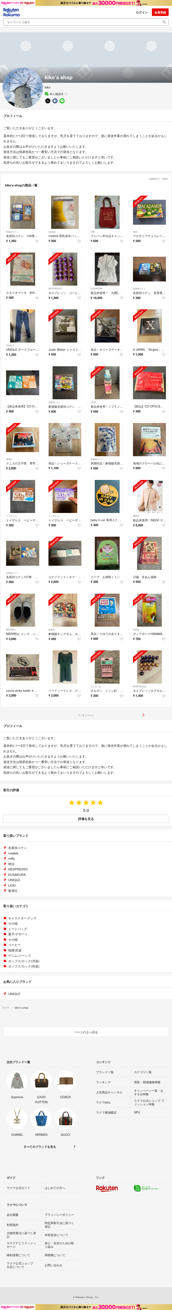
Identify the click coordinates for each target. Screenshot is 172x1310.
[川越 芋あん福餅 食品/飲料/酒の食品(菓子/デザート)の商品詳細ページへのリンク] (149, 553)
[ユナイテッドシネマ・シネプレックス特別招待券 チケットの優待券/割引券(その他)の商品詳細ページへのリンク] (65, 553)
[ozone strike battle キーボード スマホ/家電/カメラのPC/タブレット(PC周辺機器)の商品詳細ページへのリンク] (22, 667)
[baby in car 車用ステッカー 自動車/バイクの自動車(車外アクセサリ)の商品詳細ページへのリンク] (107, 496)
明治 (135, 231)
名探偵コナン (12, 231)
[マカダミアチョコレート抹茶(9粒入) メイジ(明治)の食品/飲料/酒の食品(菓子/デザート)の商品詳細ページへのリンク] (149, 212)
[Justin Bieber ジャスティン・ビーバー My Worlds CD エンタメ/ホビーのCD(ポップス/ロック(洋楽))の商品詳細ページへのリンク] (65, 326)
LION (93, 402)
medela (52, 231)
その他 (13, 923)
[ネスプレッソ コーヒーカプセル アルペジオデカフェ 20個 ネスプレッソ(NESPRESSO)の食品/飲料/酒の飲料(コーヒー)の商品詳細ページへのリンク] (65, 269)
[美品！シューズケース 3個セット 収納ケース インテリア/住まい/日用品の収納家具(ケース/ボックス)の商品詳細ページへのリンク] (65, 439)
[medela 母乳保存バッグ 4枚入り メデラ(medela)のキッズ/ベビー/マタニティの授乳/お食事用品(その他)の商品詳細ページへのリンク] (65, 212)
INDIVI (136, 515)
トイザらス (11, 515)
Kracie (136, 629)
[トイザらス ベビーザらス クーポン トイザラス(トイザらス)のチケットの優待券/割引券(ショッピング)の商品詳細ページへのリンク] (22, 496)
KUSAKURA (96, 288)
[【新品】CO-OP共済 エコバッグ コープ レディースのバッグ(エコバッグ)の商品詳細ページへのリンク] (149, 382)
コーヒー (14, 944)
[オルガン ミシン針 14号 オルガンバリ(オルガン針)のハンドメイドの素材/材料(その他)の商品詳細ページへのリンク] (107, 667)
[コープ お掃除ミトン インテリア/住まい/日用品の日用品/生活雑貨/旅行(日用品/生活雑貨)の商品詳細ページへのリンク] (107, 553)
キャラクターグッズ (22, 918)
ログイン (142, 12)
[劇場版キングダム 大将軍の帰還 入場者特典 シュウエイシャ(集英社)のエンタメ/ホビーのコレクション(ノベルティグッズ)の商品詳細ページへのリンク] (65, 610)
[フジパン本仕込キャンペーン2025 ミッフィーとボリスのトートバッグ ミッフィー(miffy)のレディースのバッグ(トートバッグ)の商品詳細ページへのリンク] (107, 212)
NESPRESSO (55, 288)
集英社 (9, 459)
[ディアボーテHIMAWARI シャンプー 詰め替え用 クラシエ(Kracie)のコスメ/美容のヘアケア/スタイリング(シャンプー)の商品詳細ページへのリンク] (149, 610)
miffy (93, 231)
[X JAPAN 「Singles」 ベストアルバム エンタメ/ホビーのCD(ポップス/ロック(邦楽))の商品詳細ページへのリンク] (149, 326)
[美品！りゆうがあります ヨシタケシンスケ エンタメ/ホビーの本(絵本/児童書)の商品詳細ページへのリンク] (107, 610)
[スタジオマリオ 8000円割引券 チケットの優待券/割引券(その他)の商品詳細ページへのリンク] (22, 269)
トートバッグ (17, 928)
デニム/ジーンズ (19, 955)
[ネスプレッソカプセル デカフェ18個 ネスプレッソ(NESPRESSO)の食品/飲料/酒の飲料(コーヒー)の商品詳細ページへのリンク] (149, 667)
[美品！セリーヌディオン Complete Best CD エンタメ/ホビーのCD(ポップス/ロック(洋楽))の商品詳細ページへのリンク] (107, 326)
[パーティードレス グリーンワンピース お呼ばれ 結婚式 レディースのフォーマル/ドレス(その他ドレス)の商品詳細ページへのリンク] (65, 667)
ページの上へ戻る (86, 1032)
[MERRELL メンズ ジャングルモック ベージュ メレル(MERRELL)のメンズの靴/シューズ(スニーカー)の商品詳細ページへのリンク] (22, 610)
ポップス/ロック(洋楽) (23, 961)
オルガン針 (96, 686)
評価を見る (86, 818)
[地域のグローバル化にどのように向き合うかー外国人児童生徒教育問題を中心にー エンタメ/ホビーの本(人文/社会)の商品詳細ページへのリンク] (149, 439)
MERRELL (11, 629)
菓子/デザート (18, 934)
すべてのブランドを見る (40, 1146)
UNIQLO (10, 345)
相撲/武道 (15, 950)
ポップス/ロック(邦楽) (23, 966)
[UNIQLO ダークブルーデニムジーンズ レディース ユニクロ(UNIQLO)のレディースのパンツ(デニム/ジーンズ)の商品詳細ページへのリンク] (22, 326)
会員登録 (160, 12)
